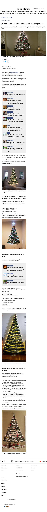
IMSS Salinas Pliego (5, 13)
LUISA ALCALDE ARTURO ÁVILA (33, 13)
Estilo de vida (26, 11)
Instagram (33, 474)
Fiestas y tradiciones (5, 20)
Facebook (33, 467)
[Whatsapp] (8, 61)
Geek (2, 495)
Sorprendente (42, 11)
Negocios (36, 11)
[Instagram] (4, 461)
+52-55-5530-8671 (19, 470)
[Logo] (23, 9)
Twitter (32, 470)
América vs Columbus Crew (18, 13)
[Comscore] (43, 461)
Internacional (16, 11)
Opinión (21, 11)
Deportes (31, 11)
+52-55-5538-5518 (19, 467)
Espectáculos (4, 492)
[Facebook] (3, 61)
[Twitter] (6, 61)
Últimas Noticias (5, 11)
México (10, 11)
